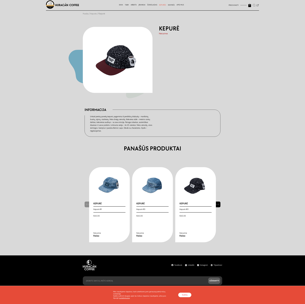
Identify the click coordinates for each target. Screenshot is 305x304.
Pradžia (86, 14)
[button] (218, 204)
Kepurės (93, 14)
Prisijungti (234, 5)
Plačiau (96, 236)
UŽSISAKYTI (214, 281)
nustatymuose (124, 298)
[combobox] (257, 5)
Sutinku (185, 295)
